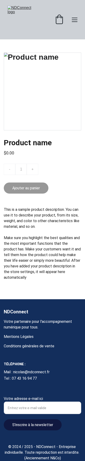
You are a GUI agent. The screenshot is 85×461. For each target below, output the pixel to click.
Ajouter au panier (26, 188)
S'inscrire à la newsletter (32, 425)
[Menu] (74, 20)
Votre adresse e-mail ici (23, 398)
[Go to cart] (59, 19)
